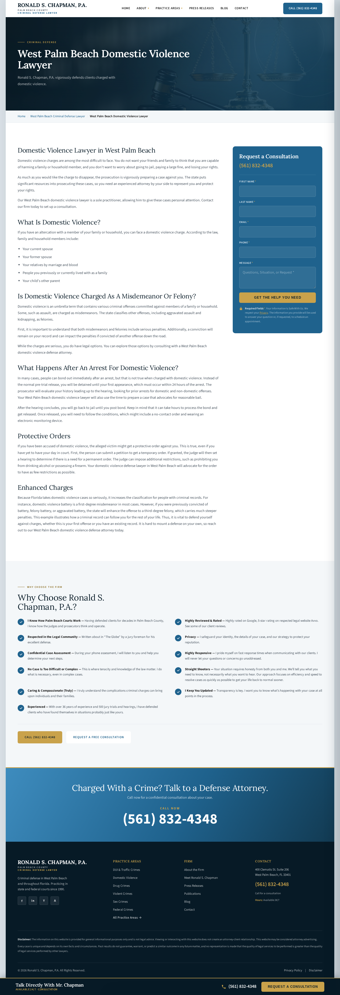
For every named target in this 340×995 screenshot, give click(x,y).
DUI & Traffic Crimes (126, 870)
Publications (192, 893)
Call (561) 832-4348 (303, 8)
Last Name (247, 202)
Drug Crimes (121, 886)
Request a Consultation (293, 987)
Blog (224, 8)
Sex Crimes (120, 901)
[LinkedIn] (33, 900)
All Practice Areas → (127, 917)
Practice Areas (169, 8)
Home (126, 8)
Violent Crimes (122, 893)
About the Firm (194, 870)
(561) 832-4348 (256, 165)
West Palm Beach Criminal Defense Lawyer (57, 116)
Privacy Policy (293, 970)
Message (246, 263)
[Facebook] (22, 900)
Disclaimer (315, 970)
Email (244, 222)
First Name (247, 181)
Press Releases (201, 8)
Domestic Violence (125, 878)
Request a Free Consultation (98, 737)
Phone (244, 242)
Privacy (264, 313)
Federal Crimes (123, 909)
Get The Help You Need (277, 297)
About (143, 8)
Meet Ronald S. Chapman (201, 878)
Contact (241, 8)
